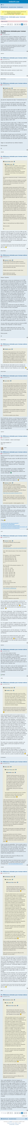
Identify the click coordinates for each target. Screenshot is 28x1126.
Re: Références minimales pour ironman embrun (13, 32)
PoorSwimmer (7, 876)
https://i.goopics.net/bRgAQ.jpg (9, 588)
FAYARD (6, 88)
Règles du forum (4, 21)
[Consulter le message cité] (12, 88)
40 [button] (19, 24)
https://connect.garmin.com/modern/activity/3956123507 (15, 548)
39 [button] (17, 24)
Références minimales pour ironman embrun (12, 18)
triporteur (6, 260)
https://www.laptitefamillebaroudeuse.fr (15, 863)
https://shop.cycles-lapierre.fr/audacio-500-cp (12, 492)
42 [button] (24, 24)
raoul (6, 380)
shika (6, 766)
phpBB (10, 1121)
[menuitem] (2, 5)
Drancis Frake (7, 161)
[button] (8, 24)
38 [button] (15, 24)
